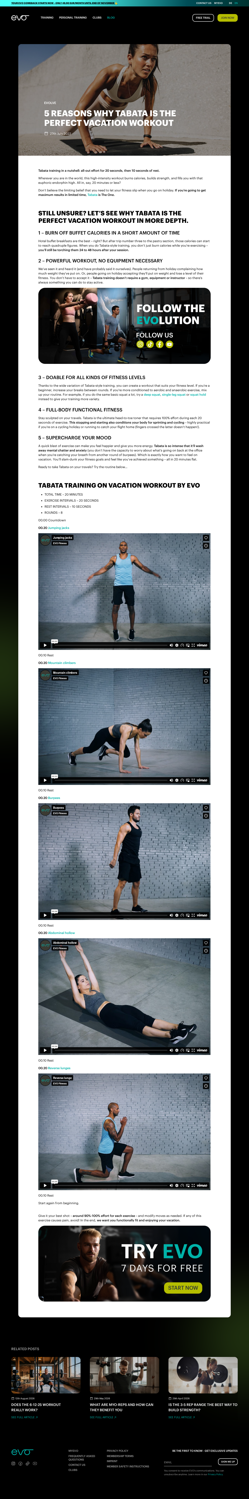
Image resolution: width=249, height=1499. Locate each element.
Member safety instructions (128, 1466)
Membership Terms (120, 1456)
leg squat (179, 394)
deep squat (152, 394)
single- (167, 394)
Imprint (112, 1461)
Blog (111, 17)
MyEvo (218, 3)
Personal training (73, 17)
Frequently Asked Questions (81, 1458)
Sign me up (228, 1461)
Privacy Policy (117, 1451)
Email (168, 1462)
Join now (227, 18)
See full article (23, 1417)
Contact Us (203, 3)
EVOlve (50, 103)
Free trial (203, 18)
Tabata (92, 195)
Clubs (97, 17)
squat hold (198, 394)
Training (47, 17)
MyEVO (73, 1451)
